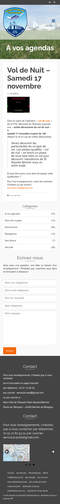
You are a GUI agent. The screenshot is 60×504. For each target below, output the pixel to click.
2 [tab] (30, 465)
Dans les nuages (13, 220)
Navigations (11, 233)
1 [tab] (26, 465)
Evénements (11, 227)
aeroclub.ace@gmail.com (20, 187)
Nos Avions (10, 240)
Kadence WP (8, 498)
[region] (30, 105)
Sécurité (9, 247)
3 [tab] (34, 465)
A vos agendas (14, 195)
